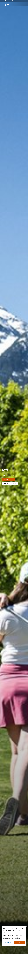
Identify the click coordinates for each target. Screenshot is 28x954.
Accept (19, 942)
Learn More (8, 942)
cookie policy (8, 933)
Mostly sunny (20, 0)
